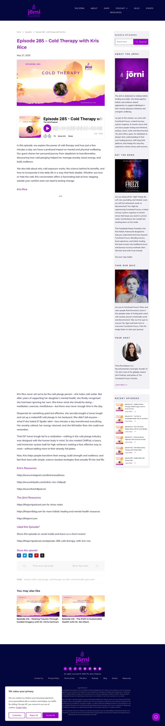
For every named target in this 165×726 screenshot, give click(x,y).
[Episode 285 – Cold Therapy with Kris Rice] (61, 83)
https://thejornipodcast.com (31, 504)
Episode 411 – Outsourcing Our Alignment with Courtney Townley (131, 440)
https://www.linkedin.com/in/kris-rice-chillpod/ (41, 482)
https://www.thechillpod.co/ (31, 488)
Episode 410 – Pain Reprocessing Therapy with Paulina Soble (131, 450)
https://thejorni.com (27, 518)
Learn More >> (121, 385)
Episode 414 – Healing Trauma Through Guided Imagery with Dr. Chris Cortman (38, 610)
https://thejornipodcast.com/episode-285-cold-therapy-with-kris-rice (54, 540)
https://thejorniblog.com (29, 511)
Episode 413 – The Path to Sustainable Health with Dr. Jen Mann (83, 610)
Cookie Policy (21, 707)
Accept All (50, 715)
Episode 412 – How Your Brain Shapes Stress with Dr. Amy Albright (131, 429)
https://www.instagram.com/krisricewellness (40, 475)
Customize (16, 715)
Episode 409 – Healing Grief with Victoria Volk (131, 461)
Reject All (34, 715)
